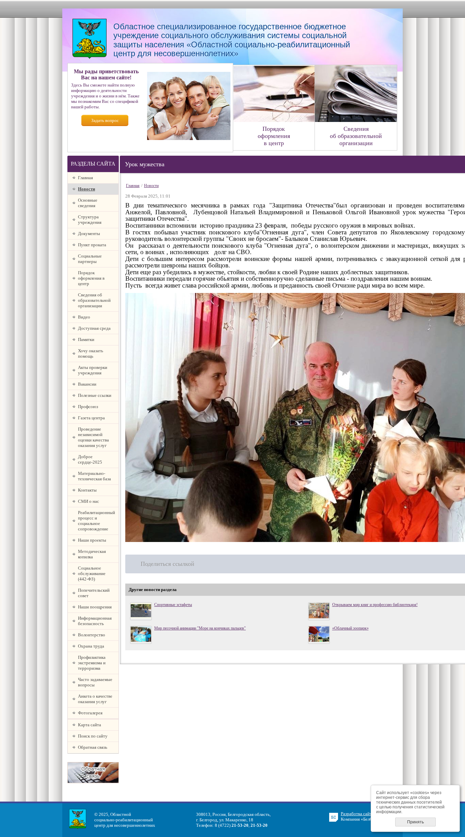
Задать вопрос (105, 120)
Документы (89, 233)
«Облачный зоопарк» (350, 628)
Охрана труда (91, 646)
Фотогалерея (90, 712)
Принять (415, 822)
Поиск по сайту (93, 736)
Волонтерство (91, 634)
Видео (84, 317)
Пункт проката (92, 244)
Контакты (87, 490)
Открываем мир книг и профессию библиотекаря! (375, 604)
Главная (85, 177)
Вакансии (87, 384)
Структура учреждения (89, 219)
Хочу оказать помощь (90, 353)
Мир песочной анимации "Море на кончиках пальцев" (200, 628)
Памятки (86, 339)
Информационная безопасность (95, 621)
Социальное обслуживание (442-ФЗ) (92, 573)
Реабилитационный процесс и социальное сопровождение (96, 520)
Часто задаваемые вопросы (95, 682)
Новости (86, 188)
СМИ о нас (88, 501)
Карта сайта (89, 724)
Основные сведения (87, 203)
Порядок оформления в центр (91, 278)
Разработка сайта (357, 813)
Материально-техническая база (94, 476)
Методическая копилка (92, 554)
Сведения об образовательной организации (94, 300)
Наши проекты (92, 540)
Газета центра (91, 417)
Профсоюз (88, 406)
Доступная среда (94, 328)
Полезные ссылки (94, 395)
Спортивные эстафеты (173, 604)
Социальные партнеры (90, 258)
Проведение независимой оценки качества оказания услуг (93, 437)
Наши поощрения (95, 606)
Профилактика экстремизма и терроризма (92, 663)
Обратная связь (92, 747)
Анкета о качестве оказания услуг (95, 699)
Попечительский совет (94, 593)
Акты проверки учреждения (92, 370)
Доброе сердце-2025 (90, 459)
